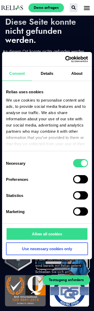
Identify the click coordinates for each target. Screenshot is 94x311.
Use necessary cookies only (47, 249)
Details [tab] (47, 73)
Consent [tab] (17, 73)
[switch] (80, 179)
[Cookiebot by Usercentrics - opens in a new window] (66, 59)
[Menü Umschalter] (87, 8)
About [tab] (77, 73)
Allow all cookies (47, 234)
